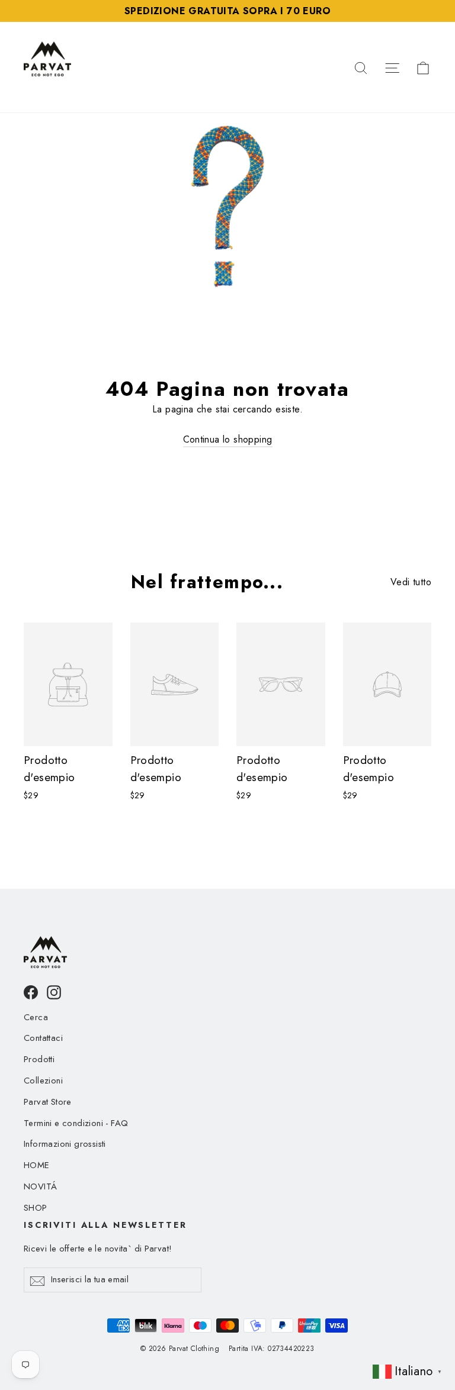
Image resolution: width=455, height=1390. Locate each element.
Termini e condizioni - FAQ (76, 1123)
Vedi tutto (410, 582)
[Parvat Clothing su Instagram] (54, 991)
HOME (37, 1165)
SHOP (35, 1207)
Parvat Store (48, 1101)
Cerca (36, 1017)
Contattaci (43, 1037)
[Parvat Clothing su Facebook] (31, 991)
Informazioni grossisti (65, 1143)
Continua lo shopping (228, 439)
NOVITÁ (40, 1186)
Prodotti (39, 1059)
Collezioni (43, 1080)
